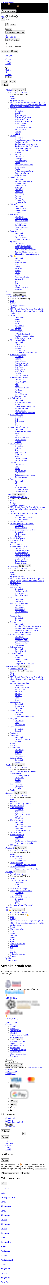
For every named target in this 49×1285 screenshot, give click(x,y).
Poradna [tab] (8, 1150)
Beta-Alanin (19, 620)
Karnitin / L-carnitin (22, 659)
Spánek (17, 275)
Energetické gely (21, 651)
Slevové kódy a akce (17, 1041)
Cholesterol (19, 279)
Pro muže (18, 198)
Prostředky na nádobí (22, 239)
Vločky (17, 319)
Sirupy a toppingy (21, 382)
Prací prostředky (20, 235)
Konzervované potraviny (23, 127)
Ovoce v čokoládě (21, 375)
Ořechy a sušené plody (23, 117)
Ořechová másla (20, 115)
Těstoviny (18, 448)
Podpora (13, 1027)
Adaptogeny (19, 188)
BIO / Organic (15, 103)
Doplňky (18, 212)
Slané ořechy (19, 371)
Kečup (17, 467)
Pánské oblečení (20, 210)
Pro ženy (18, 196)
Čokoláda (18, 373)
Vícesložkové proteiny (23, 148)
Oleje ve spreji (20, 421)
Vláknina (18, 754)
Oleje (16, 419)
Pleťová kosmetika (21, 221)
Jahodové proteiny (21, 559)
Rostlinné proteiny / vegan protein (27, 144)
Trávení (17, 273)
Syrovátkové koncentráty (24, 517)
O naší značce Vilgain (18, 1050)
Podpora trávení (20, 200)
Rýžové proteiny (21, 528)
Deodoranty (19, 824)
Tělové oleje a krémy (22, 830)
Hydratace (18, 289)
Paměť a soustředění (22, 277)
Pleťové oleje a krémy (22, 814)
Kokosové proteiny (21, 563)
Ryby (16, 435)
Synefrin (18, 661)
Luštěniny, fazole (21, 452)
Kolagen (18, 152)
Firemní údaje (10, 1118)
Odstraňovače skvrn (22, 861)
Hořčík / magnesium (22, 687)
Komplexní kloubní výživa (24, 716)
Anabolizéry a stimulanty (24, 165)
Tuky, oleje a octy (21, 125)
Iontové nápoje (20, 593)
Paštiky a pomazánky (22, 438)
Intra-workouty (20, 610)
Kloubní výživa (20, 186)
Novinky (13, 98)
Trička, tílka (19, 786)
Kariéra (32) (14, 1029)
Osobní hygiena (20, 225)
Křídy (17, 903)
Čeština (8, 77)
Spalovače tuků (20, 175)
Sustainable (25, 103)
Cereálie (18, 113)
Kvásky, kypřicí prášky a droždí (26, 406)
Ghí (16, 423)
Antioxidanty (19, 194)
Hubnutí (18, 271)
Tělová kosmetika (21, 223)
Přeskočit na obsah (7, 2)
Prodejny (13, 1033)
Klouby (17, 266)
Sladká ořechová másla (23, 338)
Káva (16, 483)
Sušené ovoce (19, 346)
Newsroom (14, 1056)
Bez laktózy (18, 105)
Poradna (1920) (15, 1031)
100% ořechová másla (22, 334)
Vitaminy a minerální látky (24, 181)
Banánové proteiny (21, 561)
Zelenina (18, 442)
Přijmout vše (25, 1173)
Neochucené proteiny (22, 551)
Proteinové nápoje (21, 142)
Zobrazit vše (19, 111)
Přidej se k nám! (11, 960)
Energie (17, 285)
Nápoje (17, 134)
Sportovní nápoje (21, 161)
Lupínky (18, 328)
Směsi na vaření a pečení (23, 402)
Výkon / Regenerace (22, 287)
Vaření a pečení (20, 123)
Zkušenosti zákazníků (18, 1054)
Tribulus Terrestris (21, 612)
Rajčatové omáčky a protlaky (25, 475)
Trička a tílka (19, 778)
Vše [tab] (6, 1141)
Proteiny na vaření (21, 150)
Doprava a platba (16, 1043)
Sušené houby (20, 350)
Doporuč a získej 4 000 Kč (19, 1035)
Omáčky (18, 132)
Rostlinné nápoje (21, 491)
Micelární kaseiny (21, 534)
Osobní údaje (10, 1127)
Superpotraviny (20, 183)
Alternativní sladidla (22, 388)
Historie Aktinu (15, 1052)
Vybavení (13, 241)
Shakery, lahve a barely (23, 246)
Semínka (18, 348)
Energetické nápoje (21, 595)
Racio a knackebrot (21, 460)
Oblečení (13, 204)
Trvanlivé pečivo (21, 458)
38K (14, 1105)
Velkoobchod (15, 1048)
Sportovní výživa (16, 154)
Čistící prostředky (21, 237)
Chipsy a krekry (20, 361)
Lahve (17, 886)
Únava (17, 283)
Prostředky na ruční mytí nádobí (26, 869)
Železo (17, 700)
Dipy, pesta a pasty (21, 477)
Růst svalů (18, 269)
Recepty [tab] (8, 1147)
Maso (17, 433)
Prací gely (18, 858)
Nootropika (19, 192)
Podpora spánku (20, 202)
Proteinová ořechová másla (24, 336)
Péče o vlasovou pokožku (24, 843)
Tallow (37, 107)
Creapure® (19, 601)
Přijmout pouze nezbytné (10, 1173)
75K (14, 1108)
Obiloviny (18, 454)
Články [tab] (8, 1145)
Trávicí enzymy (20, 756)
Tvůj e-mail (9, 1062)
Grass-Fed (33, 103)
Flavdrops (18, 390)
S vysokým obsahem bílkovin (34, 105)
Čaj (16, 485)
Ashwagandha (20, 725)
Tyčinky (18, 359)
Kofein (17, 614)
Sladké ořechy (20, 369)
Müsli (17, 324)
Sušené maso (19, 367)
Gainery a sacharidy (22, 173)
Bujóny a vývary (21, 396)
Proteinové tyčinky (21, 639)
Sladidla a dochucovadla (23, 121)
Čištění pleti (19, 818)
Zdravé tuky (19, 190)
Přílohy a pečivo (20, 130)
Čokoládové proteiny (22, 557)
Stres (16, 264)
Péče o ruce (19, 828)
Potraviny (13, 109)
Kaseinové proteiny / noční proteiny (27, 146)
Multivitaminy (20, 689)
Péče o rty (18, 816)
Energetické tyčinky (22, 641)
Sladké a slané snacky (22, 119)
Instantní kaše (19, 326)
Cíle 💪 (13, 256)
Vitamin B (18, 692)
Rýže (16, 450)
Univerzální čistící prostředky (25, 865)
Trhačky (18, 901)
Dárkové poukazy (16, 1039)
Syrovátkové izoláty (22, 519)
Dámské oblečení (21, 208)
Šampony (18, 839)
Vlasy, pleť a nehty (21, 262)
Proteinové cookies (21, 643)
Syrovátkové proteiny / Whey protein (28, 140)
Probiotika (18, 752)
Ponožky (18, 780)
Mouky (17, 404)
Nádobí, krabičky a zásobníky (25, 250)
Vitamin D (18, 696)
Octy (16, 425)
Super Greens (19, 706)
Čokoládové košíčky (22, 365)
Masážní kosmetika (21, 219)
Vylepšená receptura (17, 100)
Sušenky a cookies (21, 363)
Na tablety (18, 895)
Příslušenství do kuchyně (23, 248)
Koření (17, 392)
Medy (17, 386)
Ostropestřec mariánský (23, 739)
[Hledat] (3, 19)
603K (15, 1102)
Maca (17, 723)
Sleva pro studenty (16, 1037)
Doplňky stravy (15, 177)
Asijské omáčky (20, 471)
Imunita (17, 260)
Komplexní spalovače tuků (24, 664)
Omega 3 (18, 731)
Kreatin (17, 163)
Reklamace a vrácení (17, 1046)
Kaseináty (18, 536)
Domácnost (14, 231)
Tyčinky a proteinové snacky (25, 171)
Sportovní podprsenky (23, 776)
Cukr (16, 384)
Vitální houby (19, 708)
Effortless (30, 107)
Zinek (17, 698)
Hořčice (17, 469)
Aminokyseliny (20, 167)
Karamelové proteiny (22, 555)
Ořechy (17, 344)
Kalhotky (18, 782)
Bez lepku (37, 309)
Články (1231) (10, 1024)
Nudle (17, 456)
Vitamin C (18, 694)
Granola (17, 321)
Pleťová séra (19, 812)
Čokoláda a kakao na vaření (25, 413)
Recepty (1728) (11, 1022)
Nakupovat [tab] (9, 1143)
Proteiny (13, 136)
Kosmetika (14, 215)
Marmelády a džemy (22, 394)
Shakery (18, 884)
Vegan (39, 103)
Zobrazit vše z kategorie (18, 92)
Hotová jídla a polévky (23, 431)
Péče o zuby (19, 229)
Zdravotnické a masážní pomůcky (27, 254)
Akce (12, 96)
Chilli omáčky (20, 473)
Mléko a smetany (21, 411)
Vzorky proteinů (16, 544)
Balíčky (8, 958)
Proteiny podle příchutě (18, 546)
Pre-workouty (19, 608)
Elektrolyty (19, 159)
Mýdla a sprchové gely (23, 826)
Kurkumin (18, 741)
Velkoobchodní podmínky (14, 1122)
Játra (16, 281)
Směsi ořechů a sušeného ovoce (26, 353)
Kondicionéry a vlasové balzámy (26, 841)
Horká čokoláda (20, 487)
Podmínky (9, 1120)
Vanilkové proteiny (21, 553)
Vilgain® (9, 90)
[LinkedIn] (11, 1110)
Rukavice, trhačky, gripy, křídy (26, 252)
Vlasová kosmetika (21, 227)
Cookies (9, 1124)
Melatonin (18, 762)
